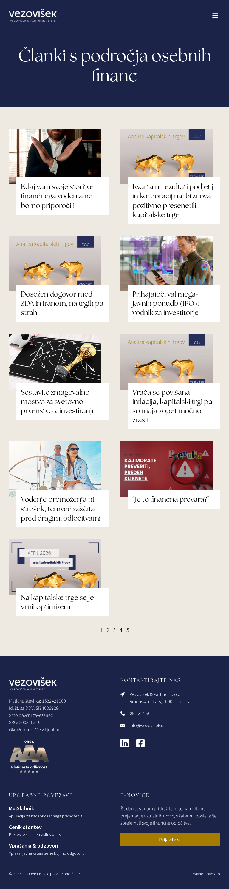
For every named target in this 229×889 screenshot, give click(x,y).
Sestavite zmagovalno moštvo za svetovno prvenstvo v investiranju (58, 401)
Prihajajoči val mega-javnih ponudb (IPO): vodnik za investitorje (165, 303)
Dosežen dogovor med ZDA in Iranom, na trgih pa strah (62, 303)
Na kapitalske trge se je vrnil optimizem (57, 602)
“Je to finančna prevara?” (170, 499)
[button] (215, 15)
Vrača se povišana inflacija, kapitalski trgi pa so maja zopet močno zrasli (172, 406)
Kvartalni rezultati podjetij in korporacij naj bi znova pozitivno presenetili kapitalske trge (172, 200)
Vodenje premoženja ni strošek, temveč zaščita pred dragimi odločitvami (60, 508)
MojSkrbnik (21, 808)
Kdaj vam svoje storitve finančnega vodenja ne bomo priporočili (57, 196)
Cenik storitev (25, 827)
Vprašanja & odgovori (33, 845)
